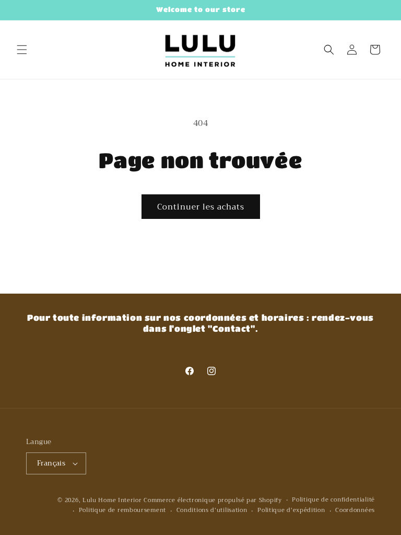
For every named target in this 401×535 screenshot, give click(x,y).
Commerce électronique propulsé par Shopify (212, 500)
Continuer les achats (200, 207)
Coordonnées (355, 510)
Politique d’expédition (291, 510)
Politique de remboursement (122, 510)
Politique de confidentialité (333, 500)
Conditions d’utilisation (211, 510)
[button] (21, 49)
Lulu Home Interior (112, 500)
